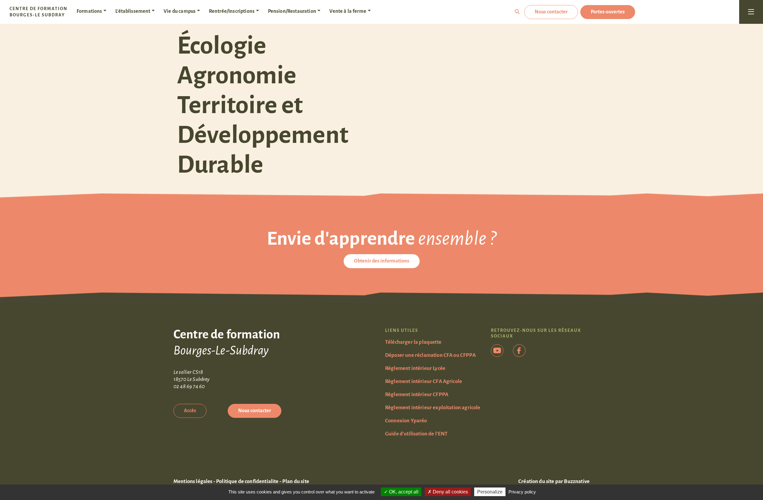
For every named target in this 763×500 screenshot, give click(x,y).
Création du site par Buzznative (554, 481)
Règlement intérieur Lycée (415, 368)
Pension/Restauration (292, 11)
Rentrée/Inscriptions (232, 11)
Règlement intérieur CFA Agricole (423, 381)
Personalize (490, 491)
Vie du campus (180, 11)
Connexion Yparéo (406, 421)
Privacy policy (522, 491)
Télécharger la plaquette (413, 342)
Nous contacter (551, 12)
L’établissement (132, 11)
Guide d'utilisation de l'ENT (416, 434)
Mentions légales (193, 481)
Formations (89, 11)
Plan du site (295, 481)
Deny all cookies (450, 491)
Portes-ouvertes (608, 12)
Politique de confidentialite (247, 481)
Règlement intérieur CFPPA (416, 394)
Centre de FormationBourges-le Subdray (38, 11)
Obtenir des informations (381, 261)
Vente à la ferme (347, 11)
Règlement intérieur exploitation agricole (432, 407)
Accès (190, 410)
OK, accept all (403, 491)
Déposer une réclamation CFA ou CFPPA (430, 355)
